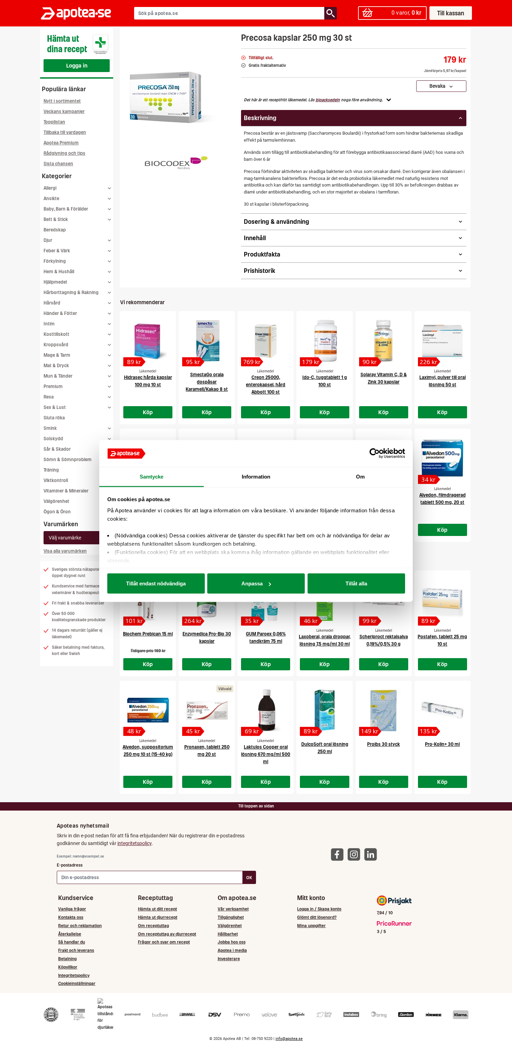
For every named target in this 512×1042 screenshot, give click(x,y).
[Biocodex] (176, 162)
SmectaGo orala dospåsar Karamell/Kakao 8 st (207, 382)
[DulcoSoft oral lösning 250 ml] (324, 710)
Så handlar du (71, 942)
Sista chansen (58, 164)
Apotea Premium (61, 143)
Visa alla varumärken (65, 551)
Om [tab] (360, 476)
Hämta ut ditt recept (157, 908)
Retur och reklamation (80, 925)
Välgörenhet (56, 501)
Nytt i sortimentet (62, 101)
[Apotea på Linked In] (372, 854)
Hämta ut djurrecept (157, 917)
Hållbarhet (228, 934)
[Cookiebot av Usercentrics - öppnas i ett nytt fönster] (374, 453)
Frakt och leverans (76, 950)
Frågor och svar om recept (164, 942)
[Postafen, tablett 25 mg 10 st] (442, 600)
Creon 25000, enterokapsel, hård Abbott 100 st (265, 384)
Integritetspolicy (74, 975)
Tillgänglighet (231, 917)
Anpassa (252, 583)
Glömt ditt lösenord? (316, 917)
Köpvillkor (67, 967)
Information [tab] (256, 476)
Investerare (229, 958)
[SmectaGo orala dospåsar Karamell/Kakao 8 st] (207, 341)
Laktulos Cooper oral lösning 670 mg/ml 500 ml (265, 754)
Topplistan (54, 122)
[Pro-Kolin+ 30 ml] (442, 710)
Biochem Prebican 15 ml (148, 634)
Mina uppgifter (311, 925)
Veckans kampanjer (64, 112)
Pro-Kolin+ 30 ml (442, 744)
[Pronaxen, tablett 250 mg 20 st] (207, 710)
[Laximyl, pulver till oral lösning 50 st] (442, 341)
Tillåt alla (356, 583)
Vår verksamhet (233, 908)
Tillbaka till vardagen (65, 132)
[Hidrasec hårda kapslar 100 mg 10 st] (148, 341)
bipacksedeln (328, 99)
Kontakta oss (70, 917)
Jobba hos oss (232, 942)
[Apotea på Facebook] (339, 854)
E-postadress (70, 865)
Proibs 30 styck (383, 744)
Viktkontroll (56, 480)
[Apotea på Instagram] (355, 854)
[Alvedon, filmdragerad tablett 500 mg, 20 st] (442, 458)
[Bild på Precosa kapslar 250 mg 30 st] (178, 97)
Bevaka (439, 86)
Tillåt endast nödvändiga (156, 583)
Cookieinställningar (76, 983)
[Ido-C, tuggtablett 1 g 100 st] (324, 341)
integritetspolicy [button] (134, 843)
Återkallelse (69, 934)
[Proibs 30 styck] (384, 710)
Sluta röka (54, 418)
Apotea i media (232, 950)
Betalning (67, 958)
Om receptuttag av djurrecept (167, 934)
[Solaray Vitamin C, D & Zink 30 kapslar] (384, 341)
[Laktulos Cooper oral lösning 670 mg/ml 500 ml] (266, 710)
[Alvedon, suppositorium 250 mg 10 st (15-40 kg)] (148, 710)
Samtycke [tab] (152, 476)
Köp (148, 412)
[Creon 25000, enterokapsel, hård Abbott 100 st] (266, 341)
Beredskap (55, 230)
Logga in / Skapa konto (319, 908)
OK (249, 877)
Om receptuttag (153, 925)
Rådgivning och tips (64, 153)
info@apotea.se (289, 1038)
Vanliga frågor (72, 908)
